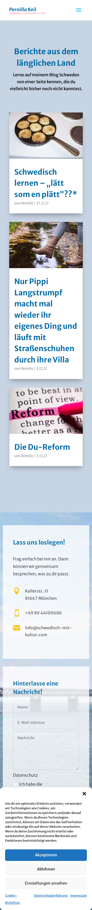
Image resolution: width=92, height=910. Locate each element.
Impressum (78, 895)
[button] (84, 793)
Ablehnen (46, 869)
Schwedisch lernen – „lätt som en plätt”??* (45, 183)
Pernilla (27, 203)
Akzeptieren (46, 854)
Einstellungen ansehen (46, 883)
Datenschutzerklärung (50, 895)
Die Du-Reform (42, 447)
